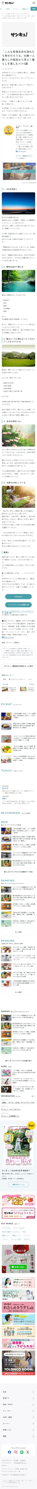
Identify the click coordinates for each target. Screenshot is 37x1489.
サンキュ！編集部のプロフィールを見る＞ (24, 157)
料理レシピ (25, 9)
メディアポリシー (7, 1463)
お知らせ (4, 1465)
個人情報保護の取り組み (18, 1475)
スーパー (15, 9)
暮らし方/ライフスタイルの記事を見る (18, 1061)
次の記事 (31, 684)
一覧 (32, 1096)
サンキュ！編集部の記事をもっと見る (18, 666)
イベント (5, 1239)
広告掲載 (15, 1460)
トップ (3, 14)
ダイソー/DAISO (19, 1228)
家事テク (6, 1398)
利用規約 (22, 1460)
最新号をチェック (19, 1184)
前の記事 (5, 684)
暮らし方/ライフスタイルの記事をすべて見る (18, 872)
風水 (24, 1232)
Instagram (18, 596)
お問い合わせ (6, 1460)
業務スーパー (16, 1235)
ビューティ (7, 1411)
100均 (8, 9)
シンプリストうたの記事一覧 (18, 605)
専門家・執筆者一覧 (21, 1469)
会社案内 (4, 1475)
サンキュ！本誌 (16, 1239)
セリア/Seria (6, 1228)
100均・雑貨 (7, 1417)
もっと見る (18, 932)
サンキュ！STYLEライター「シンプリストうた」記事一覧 (18, 612)
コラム (30, 679)
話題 (33, 9)
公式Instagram (22, 151)
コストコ (27, 1235)
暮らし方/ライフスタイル (20, 14)
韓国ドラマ (5, 1235)
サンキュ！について (7, 1469)
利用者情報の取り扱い (20, 1463)
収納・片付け (8, 1404)
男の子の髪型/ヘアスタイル (11, 1232)
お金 (4, 1391)
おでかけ (27, 1239)
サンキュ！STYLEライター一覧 (11, 1471)
